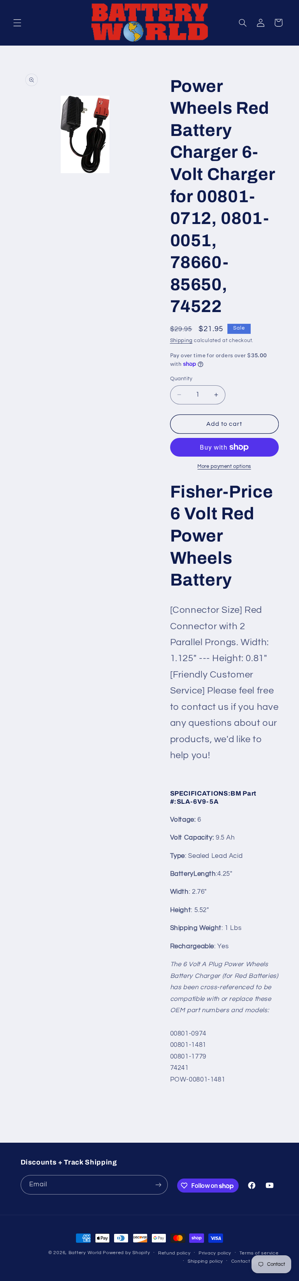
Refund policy (174, 1253)
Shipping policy (205, 1261)
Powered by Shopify (126, 1253)
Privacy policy (215, 1253)
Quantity (181, 378)
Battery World (85, 1253)
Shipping (181, 340)
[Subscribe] (158, 1184)
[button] (17, 23)
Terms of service (259, 1253)
